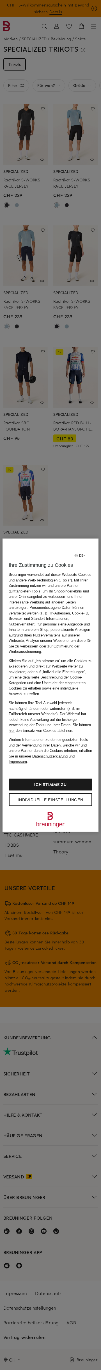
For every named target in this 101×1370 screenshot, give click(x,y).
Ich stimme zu (50, 784)
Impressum (18, 761)
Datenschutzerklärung (50, 756)
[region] (50, 685)
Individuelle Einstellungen (50, 799)
